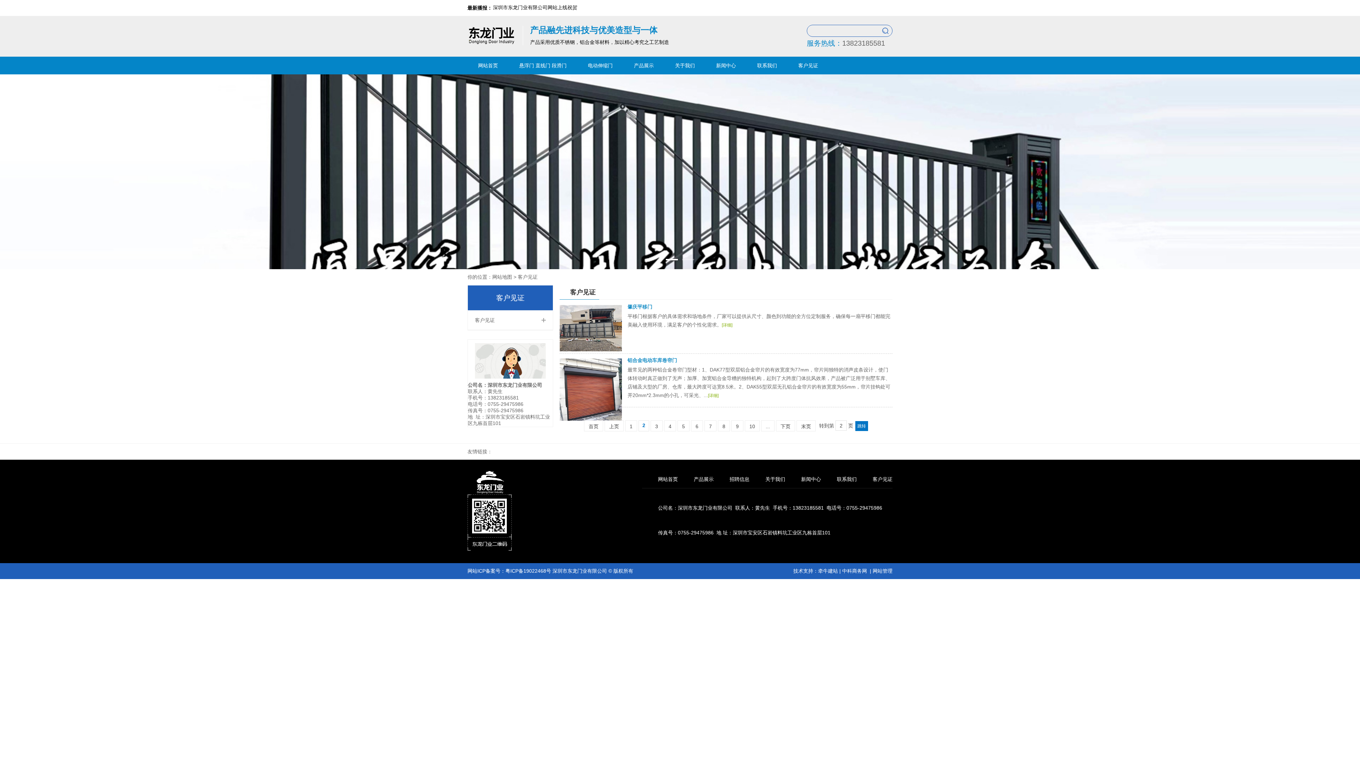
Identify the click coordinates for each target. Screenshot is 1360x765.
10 (752, 426)
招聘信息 (739, 479)
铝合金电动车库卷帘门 (652, 360)
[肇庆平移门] (591, 349)
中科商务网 (854, 571)
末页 (806, 426)
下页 (785, 426)
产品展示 (644, 65)
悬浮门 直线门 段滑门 (543, 65)
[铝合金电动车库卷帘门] (591, 419)
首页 (594, 426)
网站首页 (488, 65)
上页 (614, 426)
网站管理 (882, 571)
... (768, 426)
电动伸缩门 (600, 65)
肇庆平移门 (640, 307)
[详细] (727, 325)
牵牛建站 (828, 571)
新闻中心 (726, 65)
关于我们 (685, 65)
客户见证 (808, 65)
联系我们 (767, 65)
